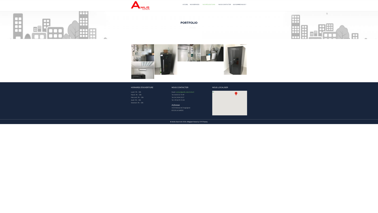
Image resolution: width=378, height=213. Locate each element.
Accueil (185, 4)
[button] (236, 94)
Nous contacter (225, 4)
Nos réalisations (209, 4)
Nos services (194, 4)
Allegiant (190, 122)
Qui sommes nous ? (239, 4)
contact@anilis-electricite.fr (185, 92)
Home (184, 28)
